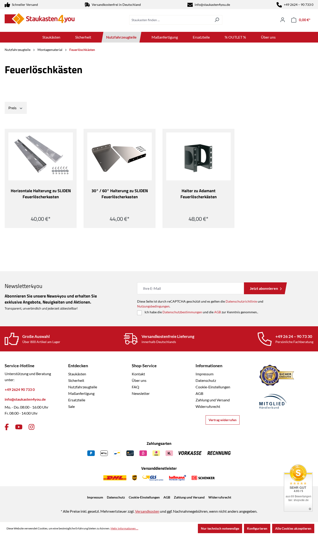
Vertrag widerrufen (223, 420)
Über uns (139, 380)
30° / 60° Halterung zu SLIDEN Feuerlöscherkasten (119, 194)
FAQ (135, 387)
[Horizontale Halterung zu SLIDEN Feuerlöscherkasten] (40, 156)
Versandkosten (147, 511)
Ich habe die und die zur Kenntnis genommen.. (201, 312)
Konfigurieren (257, 528)
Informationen (209, 365)
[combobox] (170, 20)
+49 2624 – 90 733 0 (298, 5)
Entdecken (78, 365)
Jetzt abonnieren (264, 288)
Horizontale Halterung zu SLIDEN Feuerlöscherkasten (41, 194)
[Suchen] (216, 20)
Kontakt (138, 374)
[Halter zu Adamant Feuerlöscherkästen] (198, 156)
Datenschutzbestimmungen (182, 312)
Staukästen (77, 374)
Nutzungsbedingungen (153, 306)
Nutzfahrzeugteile (82, 387)
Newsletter (141, 393)
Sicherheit (76, 380)
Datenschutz (206, 380)
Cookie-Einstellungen (213, 387)
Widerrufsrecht (208, 406)
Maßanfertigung (81, 393)
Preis (12, 108)
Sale (71, 406)
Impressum (204, 374)
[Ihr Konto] (282, 19)
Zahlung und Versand (213, 400)
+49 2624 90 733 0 (20, 389)
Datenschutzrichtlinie (241, 301)
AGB (217, 312)
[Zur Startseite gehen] (39, 18)
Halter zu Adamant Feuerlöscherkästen (198, 194)
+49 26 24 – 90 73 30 (293, 336)
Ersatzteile (76, 400)
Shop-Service (144, 365)
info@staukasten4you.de (212, 5)
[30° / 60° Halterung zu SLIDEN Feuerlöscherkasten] (119, 156)
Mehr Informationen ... (124, 528)
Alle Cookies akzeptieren (293, 528)
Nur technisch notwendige (220, 528)
